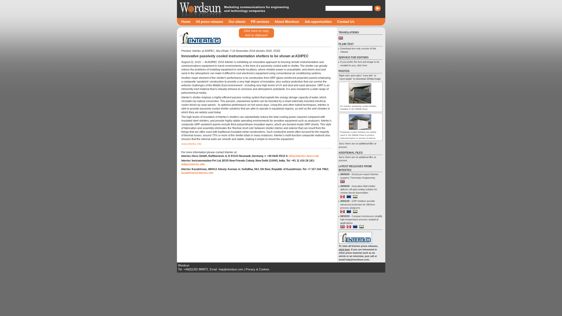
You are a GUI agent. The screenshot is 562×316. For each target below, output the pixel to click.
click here (344, 249)
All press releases (209, 21)
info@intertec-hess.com (304, 156)
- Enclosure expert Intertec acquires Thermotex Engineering (359, 176)
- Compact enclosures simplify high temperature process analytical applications (361, 219)
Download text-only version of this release (358, 50)
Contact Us (345, 21)
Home (185, 21)
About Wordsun (287, 21)
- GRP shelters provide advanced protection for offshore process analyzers (357, 204)
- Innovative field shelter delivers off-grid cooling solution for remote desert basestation (358, 189)
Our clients (237, 21)
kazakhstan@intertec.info (197, 172)
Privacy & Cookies (257, 269)
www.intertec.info (191, 143)
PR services (260, 21)
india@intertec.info (193, 164)
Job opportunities (318, 21)
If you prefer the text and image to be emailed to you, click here (359, 63)
